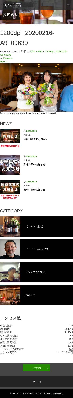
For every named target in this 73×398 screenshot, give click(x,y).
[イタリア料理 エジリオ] (12, 5)
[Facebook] (33, 381)
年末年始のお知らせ (34, 164)
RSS (39, 381)
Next (4, 61)
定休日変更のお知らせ (36, 139)
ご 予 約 (36, 367)
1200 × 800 (36, 51)
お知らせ (27, 135)
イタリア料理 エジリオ (33, 393)
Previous (6, 58)
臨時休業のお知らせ (34, 189)
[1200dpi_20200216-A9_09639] (36, 87)
